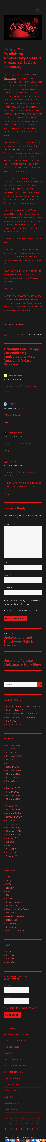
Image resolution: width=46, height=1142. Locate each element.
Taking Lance (12, 923)
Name (7, 563)
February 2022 (13, 788)
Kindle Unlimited (14, 902)
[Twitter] (12, 1140)
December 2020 (14, 809)
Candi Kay (11, 334)
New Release (11, 905)
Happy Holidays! (13, 724)
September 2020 (14, 817)
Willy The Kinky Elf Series (15, 1065)
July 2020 (11, 820)
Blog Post (11, 887)
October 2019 (13, 834)
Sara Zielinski (15, 375)
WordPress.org (13, 962)
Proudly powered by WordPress (26, 1137)
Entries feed (11, 955)
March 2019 (12, 856)
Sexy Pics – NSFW (11, 1084)
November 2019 (13, 831)
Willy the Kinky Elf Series (18, 930)
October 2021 (13, 799)
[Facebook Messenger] (33, 1140)
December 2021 (13, 795)
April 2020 (11, 824)
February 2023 (13, 767)
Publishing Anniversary (17, 916)
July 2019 (10, 841)
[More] (43, 1140)
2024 (9, 884)
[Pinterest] (17, 1140)
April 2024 (11, 749)
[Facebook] (7, 1140)
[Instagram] (28, 1140)
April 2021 (11, 802)
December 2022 (13, 770)
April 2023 (11, 763)
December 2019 (13, 827)
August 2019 (12, 838)
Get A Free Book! (12, 1090)
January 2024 (12, 752)
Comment (9, 524)
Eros (8, 895)
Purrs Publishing (11, 1103)
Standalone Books (12, 1078)
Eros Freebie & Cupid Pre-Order (20, 717)
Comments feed (13, 958)
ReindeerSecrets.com (13, 1072)
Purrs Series (11, 920)
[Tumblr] (23, 1140)
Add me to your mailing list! (21, 611)
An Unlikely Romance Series (17, 1034)
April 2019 (11, 852)
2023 (8, 880)
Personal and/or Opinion (18, 909)
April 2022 (11, 784)
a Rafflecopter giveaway (15, 324)
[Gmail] (38, 1140)
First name (8, 985)
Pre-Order (11, 912)
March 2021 (12, 806)
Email (7, 575)
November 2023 (13, 759)
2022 (8, 877)
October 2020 (13, 813)
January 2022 (12, 792)
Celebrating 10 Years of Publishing (22, 713)
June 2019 (10, 845)
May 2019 (11, 849)
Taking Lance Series (13, 1059)
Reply (7, 393)
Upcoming (11, 927)
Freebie (9, 898)
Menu (38, 9)
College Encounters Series (16, 1040)
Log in (9, 951)
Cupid (8, 891)
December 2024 (13, 745)
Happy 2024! (12, 721)
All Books (8, 1097)
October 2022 (13, 774)
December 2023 (13, 756)
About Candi (10, 1028)
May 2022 (11, 781)
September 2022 (13, 777)
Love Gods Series (11, 1047)
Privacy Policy (10, 1109)
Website (8, 587)
